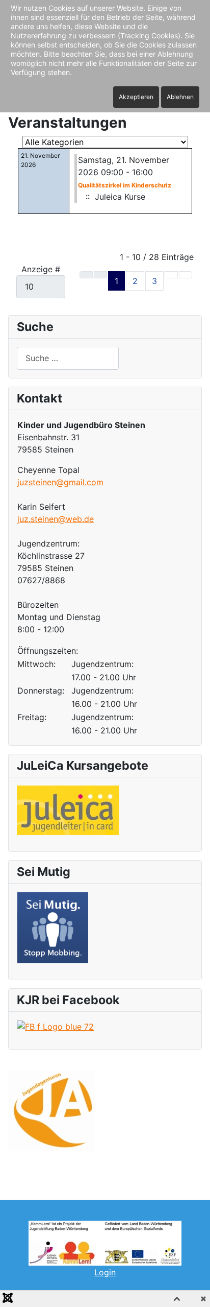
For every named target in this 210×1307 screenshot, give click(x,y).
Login (105, 1272)
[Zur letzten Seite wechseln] (185, 274)
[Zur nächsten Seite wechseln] (171, 274)
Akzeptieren (136, 97)
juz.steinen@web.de (55, 519)
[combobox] (68, 358)
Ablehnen (180, 97)
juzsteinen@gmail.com (60, 482)
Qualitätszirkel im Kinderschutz (124, 185)
